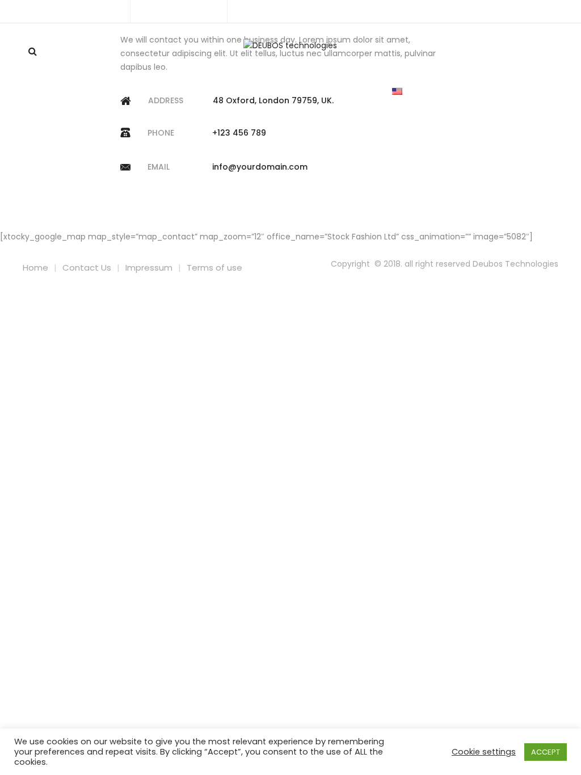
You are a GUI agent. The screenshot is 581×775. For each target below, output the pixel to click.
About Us (275, 91)
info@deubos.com (185, 11)
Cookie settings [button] (484, 752)
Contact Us (343, 91)
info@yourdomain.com (260, 166)
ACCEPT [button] (545, 752)
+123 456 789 (239, 132)
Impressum (148, 267)
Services (212, 91)
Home (159, 91)
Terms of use (214, 267)
